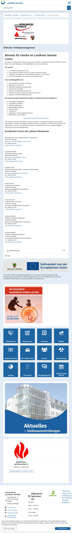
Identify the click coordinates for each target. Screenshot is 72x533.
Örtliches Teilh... (40, 15)
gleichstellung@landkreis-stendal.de (16, 173)
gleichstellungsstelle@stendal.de (15, 157)
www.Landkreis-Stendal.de (13, 177)
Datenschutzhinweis (9, 528)
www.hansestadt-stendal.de (13, 161)
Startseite (15, 15)
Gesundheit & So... (27, 15)
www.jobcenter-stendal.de (13, 145)
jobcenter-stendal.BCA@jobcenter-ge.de (18, 141)
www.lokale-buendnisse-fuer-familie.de (36, 118)
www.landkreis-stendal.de (13, 193)
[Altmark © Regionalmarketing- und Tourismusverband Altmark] (52, 493)
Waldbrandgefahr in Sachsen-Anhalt (21, 471)
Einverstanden (63, 528)
